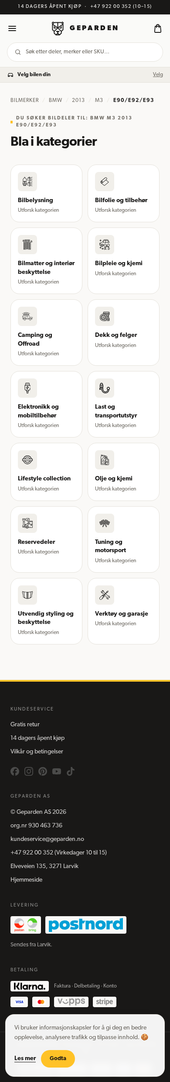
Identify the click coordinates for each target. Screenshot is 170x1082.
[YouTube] (56, 771)
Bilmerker (24, 100)
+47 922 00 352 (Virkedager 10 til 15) (58, 853)
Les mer (25, 1058)
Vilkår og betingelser (36, 752)
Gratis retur (25, 724)
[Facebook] (14, 771)
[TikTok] (70, 771)
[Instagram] (28, 771)
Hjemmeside (26, 880)
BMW (55, 100)
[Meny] (12, 28)
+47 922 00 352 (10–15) (121, 6)
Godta (58, 1058)
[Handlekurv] (158, 28)
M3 (99, 100)
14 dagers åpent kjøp (37, 738)
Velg (158, 74)
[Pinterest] (42, 771)
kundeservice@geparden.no (47, 839)
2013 (78, 100)
